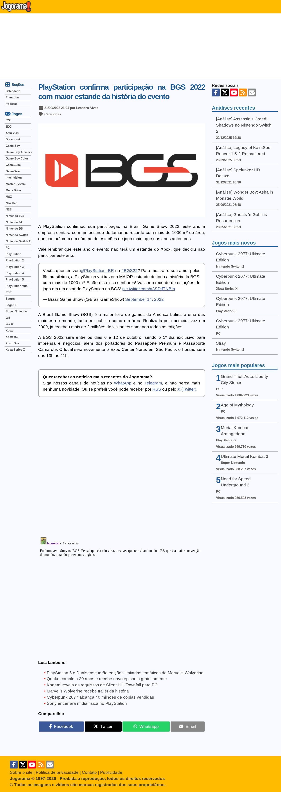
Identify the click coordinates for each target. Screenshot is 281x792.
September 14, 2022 (144, 299)
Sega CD (11, 305)
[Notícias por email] (252, 92)
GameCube (13, 165)
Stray (221, 343)
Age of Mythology (237, 405)
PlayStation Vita (16, 286)
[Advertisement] (140, 46)
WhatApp (122, 383)
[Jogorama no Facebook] (216, 92)
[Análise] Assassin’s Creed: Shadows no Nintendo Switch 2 (244, 125)
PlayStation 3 (15, 266)
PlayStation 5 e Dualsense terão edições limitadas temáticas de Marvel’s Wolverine (125, 673)
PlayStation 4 (15, 273)
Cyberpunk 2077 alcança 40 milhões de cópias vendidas (100, 697)
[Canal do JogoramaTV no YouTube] (234, 92)
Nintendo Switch (17, 235)
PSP (9, 292)
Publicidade (111, 772)
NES (9, 209)
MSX (9, 196)
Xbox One (12, 343)
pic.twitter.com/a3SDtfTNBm (148, 288)
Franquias (12, 97)
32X (8, 120)
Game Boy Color (17, 158)
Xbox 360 (12, 337)
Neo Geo (11, 203)
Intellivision (14, 177)
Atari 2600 (12, 133)
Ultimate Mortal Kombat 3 (244, 456)
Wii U (9, 324)
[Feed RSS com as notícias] (243, 92)
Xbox (9, 330)
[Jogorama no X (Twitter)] (225, 92)
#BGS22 (129, 270)
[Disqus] (121, 470)
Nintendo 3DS (15, 215)
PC (8, 247)
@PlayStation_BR (97, 270)
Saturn (10, 298)
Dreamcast (13, 139)
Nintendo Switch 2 (18, 241)
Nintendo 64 (14, 222)
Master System (16, 184)
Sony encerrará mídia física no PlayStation (87, 703)
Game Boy (13, 145)
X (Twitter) (186, 389)
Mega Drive (13, 190)
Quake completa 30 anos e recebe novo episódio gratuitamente (107, 678)
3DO (8, 126)
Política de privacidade (57, 772)
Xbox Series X (15, 349)
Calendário (13, 91)
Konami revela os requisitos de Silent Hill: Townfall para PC (102, 685)
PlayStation (13, 254)
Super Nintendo (16, 311)
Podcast (11, 103)
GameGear (13, 171)
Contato (89, 772)
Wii (8, 317)
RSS (156, 389)
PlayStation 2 (15, 260)
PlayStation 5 (15, 279)
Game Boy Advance (18, 152)
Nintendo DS (14, 228)
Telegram (153, 383)
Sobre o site (21, 772)
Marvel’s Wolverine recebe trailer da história (88, 691)
